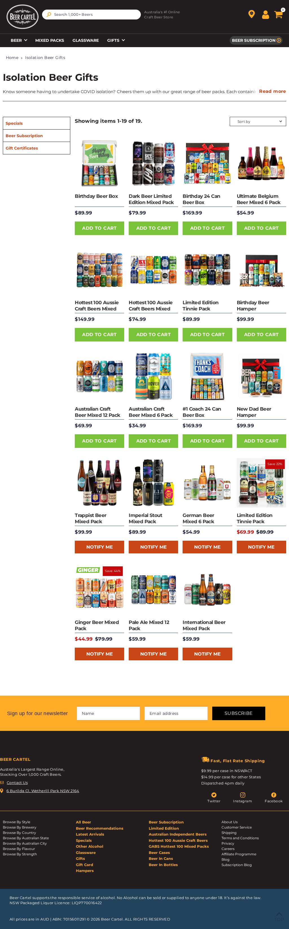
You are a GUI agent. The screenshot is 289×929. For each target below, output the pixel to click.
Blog (225, 859)
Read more (272, 91)
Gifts (114, 40)
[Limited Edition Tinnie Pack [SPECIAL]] (261, 482)
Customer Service (237, 827)
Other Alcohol (89, 846)
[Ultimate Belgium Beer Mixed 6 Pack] (261, 163)
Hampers (85, 870)
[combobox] (91, 14)
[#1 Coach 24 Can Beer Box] (207, 376)
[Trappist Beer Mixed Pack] (99, 482)
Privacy (228, 843)
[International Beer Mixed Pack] (207, 589)
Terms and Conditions (240, 838)
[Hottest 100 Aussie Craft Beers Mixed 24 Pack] (99, 270)
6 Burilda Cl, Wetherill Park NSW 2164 (42, 790)
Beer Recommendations (99, 828)
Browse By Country (19, 833)
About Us (230, 822)
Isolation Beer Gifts (45, 57)
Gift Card (84, 864)
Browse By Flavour (19, 849)
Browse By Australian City (25, 843)
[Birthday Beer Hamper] (261, 270)
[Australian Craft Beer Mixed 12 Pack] (99, 376)
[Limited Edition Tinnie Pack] (207, 270)
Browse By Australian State (26, 838)
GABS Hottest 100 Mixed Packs (179, 846)
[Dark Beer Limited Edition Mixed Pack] (153, 163)
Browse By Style (16, 822)
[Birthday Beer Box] (99, 163)
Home (12, 57)
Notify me (99, 547)
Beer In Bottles (163, 864)
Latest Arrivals (90, 834)
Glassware (86, 40)
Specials (14, 123)
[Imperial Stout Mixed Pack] (153, 482)
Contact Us (17, 782)
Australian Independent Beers (178, 834)
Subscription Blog (237, 865)
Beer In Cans (161, 858)
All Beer (83, 822)
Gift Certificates (22, 148)
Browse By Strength (20, 854)
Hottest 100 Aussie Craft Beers (178, 840)
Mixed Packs (49, 40)
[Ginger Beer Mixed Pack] (99, 589)
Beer (17, 40)
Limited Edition (164, 828)
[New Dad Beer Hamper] (261, 376)
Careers (228, 849)
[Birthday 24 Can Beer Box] (207, 163)
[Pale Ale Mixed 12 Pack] (153, 589)
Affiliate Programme (239, 854)
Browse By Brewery (19, 827)
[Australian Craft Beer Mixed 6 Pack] (153, 376)
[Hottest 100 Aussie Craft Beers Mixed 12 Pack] (153, 270)
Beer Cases (159, 852)
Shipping (229, 833)
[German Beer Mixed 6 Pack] (207, 482)
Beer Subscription (253, 40)
